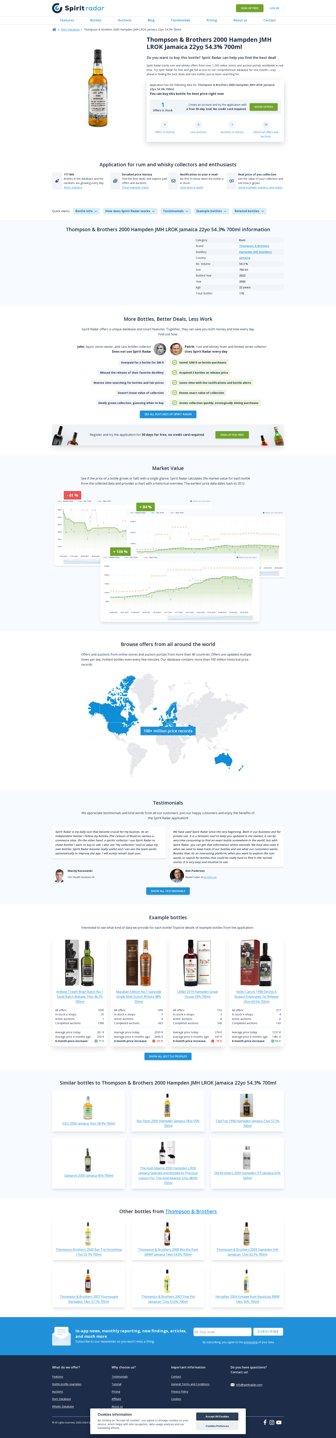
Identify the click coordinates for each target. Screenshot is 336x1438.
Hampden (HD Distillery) (255, 252)
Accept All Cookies (217, 1416)
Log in (274, 8)
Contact (269, 20)
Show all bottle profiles (168, 1056)
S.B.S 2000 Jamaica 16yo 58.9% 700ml (88, 1123)
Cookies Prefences (217, 1426)
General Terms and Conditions (190, 1384)
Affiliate (116, 1399)
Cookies (176, 1399)
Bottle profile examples (66, 1384)
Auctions (124, 20)
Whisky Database (63, 1406)
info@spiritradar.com (249, 1385)
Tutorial (116, 1384)
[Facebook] (265, 1422)
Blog (151, 20)
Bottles (96, 20)
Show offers (263, 107)
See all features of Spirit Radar (168, 414)
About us (240, 20)
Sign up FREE (250, 8)
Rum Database (70, 29)
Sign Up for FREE (232, 435)
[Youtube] (280, 1422)
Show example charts (135, 187)
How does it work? (191, 187)
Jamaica (244, 258)
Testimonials (180, 20)
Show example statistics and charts (260, 187)
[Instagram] (272, 1422)
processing (250, 1342)
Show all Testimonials (168, 891)
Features (67, 20)
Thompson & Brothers (254, 246)
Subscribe (268, 1331)
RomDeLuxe (210, 877)
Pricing (211, 20)
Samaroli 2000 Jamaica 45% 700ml (88, 1175)
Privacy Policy (179, 1391)
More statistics (73, 187)
